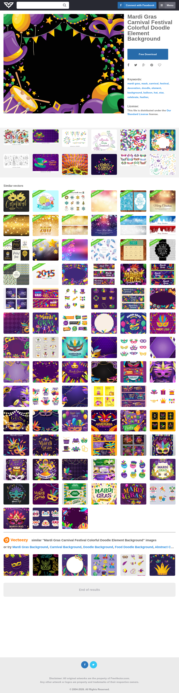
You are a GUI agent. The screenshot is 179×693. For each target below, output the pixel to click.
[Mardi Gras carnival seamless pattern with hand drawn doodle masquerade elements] (163, 168)
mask (144, 83)
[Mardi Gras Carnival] (133, 323)
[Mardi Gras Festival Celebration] (45, 323)
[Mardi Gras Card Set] (16, 298)
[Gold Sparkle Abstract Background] (16, 225)
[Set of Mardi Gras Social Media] (133, 445)
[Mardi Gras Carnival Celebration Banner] (104, 469)
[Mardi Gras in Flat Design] (16, 445)
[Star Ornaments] (45, 249)
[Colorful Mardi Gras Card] (163, 420)
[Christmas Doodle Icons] (75, 201)
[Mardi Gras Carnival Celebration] (163, 371)
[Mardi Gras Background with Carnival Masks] (75, 396)
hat (156, 92)
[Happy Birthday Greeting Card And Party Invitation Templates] (16, 249)
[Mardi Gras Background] (16, 371)
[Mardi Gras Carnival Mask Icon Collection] (133, 347)
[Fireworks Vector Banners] (75, 225)
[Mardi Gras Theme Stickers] (45, 347)
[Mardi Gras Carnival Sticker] (45, 396)
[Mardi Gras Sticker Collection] (45, 518)
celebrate (132, 97)
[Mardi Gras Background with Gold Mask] (16, 420)
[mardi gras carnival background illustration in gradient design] (45, 163)
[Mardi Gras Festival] (104, 494)
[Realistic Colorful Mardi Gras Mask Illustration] (16, 518)
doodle (146, 88)
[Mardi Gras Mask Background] (163, 323)
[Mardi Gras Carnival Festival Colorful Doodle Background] (75, 274)
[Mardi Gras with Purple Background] (75, 518)
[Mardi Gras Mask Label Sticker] (133, 469)
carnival (154, 83)
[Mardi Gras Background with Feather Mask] (104, 347)
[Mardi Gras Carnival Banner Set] (133, 371)
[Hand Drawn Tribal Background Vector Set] (16, 274)
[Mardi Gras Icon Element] (163, 396)
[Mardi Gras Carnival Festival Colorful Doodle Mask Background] (16, 347)
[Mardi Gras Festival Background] (104, 371)
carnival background (65, 547)
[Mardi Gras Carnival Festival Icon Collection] (75, 298)
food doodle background (134, 547)
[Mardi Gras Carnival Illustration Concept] (75, 347)
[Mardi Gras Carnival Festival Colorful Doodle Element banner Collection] (133, 298)
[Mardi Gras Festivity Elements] (75, 445)
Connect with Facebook (140, 5)
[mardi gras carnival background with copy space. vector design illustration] (45, 136)
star (161, 92)
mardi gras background (30, 547)
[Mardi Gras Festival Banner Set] (104, 445)
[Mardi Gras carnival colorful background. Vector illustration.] (75, 168)
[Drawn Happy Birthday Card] (45, 201)
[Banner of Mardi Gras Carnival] (75, 494)
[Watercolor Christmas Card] (133, 201)
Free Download (148, 54)
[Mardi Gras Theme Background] (16, 323)
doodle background (98, 547)
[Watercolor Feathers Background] (104, 249)
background (134, 92)
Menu (170, 5)
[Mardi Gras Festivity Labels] (75, 323)
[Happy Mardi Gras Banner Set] (163, 274)
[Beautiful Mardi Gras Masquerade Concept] (16, 494)
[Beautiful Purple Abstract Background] (104, 225)
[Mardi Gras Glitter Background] (163, 347)
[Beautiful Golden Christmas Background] (163, 201)
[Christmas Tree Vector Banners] (163, 225)
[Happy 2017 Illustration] (45, 225)
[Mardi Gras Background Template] (133, 420)
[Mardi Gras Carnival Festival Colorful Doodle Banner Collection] (104, 274)
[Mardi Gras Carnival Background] (45, 371)
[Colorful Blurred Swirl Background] (75, 249)
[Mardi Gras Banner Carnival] (133, 396)
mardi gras (133, 83)
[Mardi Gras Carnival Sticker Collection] (163, 494)
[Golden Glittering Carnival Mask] (16, 201)
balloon (147, 92)
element (156, 88)
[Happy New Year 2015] (45, 274)
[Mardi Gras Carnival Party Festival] (133, 274)
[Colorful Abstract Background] (104, 201)
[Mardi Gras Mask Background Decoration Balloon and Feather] (45, 420)
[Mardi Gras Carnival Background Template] (45, 469)
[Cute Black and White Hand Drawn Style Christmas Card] (163, 249)
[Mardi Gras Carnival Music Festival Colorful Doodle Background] (163, 298)
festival (164, 83)
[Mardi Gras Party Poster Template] (16, 469)
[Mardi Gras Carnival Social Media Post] (104, 396)
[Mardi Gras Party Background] (104, 323)
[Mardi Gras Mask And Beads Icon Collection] (104, 298)
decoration (133, 88)
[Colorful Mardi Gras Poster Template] (163, 445)
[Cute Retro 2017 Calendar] (133, 249)
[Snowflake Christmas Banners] (133, 225)
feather (144, 97)
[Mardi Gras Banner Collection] (45, 298)
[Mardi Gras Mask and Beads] (45, 494)
